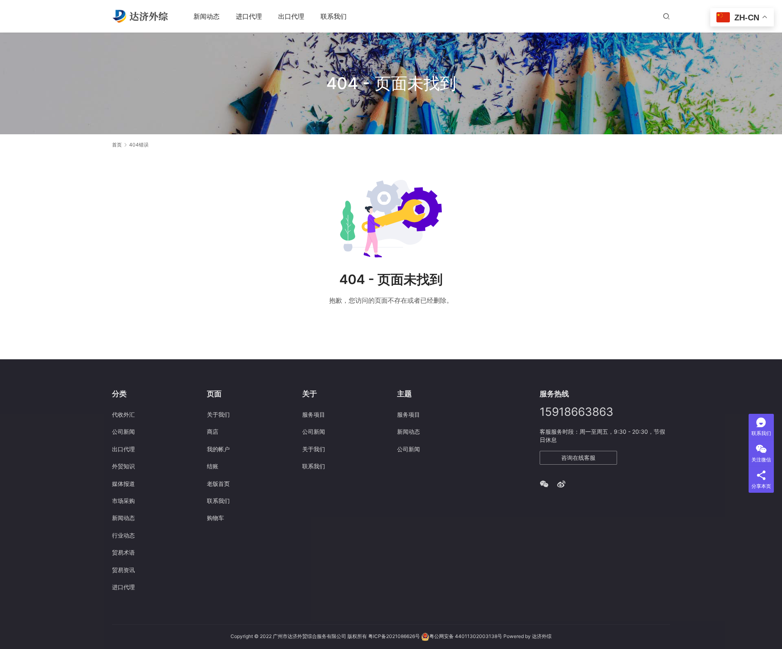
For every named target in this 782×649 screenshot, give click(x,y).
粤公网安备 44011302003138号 (465, 637)
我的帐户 (218, 449)
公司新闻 (123, 431)
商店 (212, 431)
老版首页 (218, 483)
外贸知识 (123, 466)
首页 (117, 145)
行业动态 (123, 535)
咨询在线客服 (578, 457)
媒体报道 (123, 483)
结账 (212, 466)
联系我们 (334, 16)
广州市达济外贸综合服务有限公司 (309, 637)
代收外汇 (123, 414)
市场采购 (123, 500)
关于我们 (218, 414)
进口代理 (249, 16)
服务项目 (313, 414)
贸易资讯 (123, 569)
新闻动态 (206, 16)
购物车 (215, 517)
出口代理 (291, 16)
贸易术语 (123, 552)
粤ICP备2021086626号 (394, 637)
